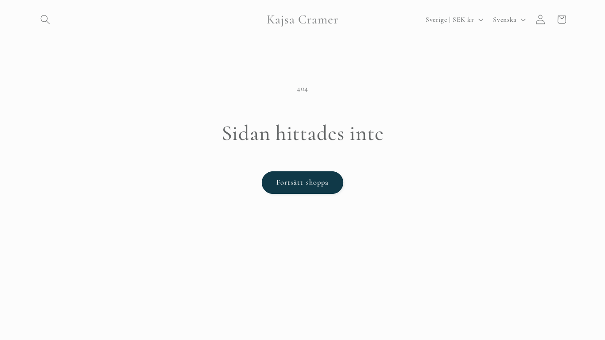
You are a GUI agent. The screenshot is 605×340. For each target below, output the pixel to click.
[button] (45, 19)
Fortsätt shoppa (302, 182)
